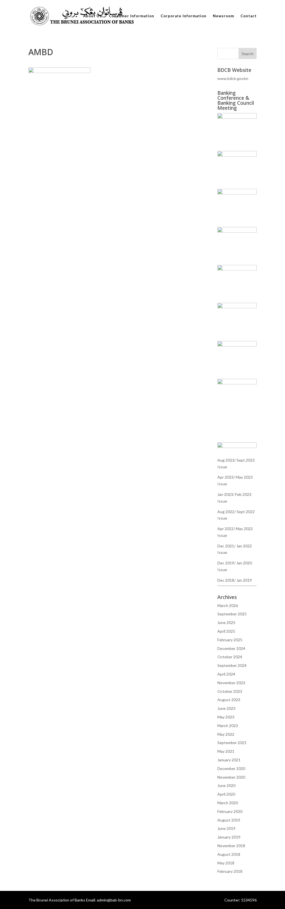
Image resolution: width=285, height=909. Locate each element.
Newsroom (223, 16)
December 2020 (231, 768)
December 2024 (231, 648)
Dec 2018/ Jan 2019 (234, 580)
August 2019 (228, 820)
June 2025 (226, 622)
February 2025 (229, 639)
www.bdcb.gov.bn (232, 78)
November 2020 (231, 777)
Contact (248, 16)
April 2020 (226, 794)
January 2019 (228, 837)
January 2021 (228, 759)
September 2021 (232, 742)
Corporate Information (184, 16)
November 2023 (231, 682)
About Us (92, 16)
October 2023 (229, 691)
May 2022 (225, 734)
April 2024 (226, 674)
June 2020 (226, 785)
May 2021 (225, 751)
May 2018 (225, 863)
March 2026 (227, 605)
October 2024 (229, 656)
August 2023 (228, 699)
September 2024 (232, 665)
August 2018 (228, 854)
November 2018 (231, 845)
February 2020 (229, 811)
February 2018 (229, 871)
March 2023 (227, 725)
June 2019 (226, 828)
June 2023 (226, 708)
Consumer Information (131, 16)
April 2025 (226, 631)
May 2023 (225, 717)
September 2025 (232, 613)
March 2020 (227, 802)
